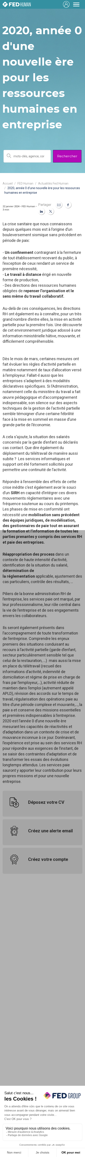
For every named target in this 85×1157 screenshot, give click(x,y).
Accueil (8, 183)
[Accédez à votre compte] (66, 4)
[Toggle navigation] (76, 4)
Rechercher (67, 156)
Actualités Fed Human (53, 183)
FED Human (25, 183)
